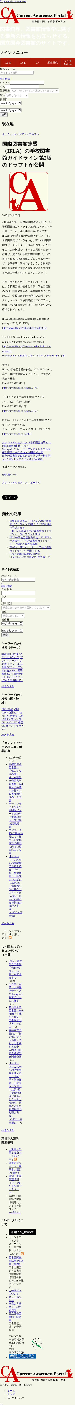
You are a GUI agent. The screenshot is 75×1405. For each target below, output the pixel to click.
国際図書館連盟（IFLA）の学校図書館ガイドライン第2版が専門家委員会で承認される (30, 524)
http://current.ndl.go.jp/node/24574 (20, 411)
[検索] (1, 76)
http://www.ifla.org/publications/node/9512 (24, 328)
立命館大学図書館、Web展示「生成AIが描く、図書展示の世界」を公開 (16, 790)
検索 (3, 114)
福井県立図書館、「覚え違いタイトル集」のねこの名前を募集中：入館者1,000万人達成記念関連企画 (15, 1043)
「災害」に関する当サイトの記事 (15, 1154)
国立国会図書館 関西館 (15, 1317)
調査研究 (53, 62)
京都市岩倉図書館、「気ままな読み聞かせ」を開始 (15, 771)
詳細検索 (5, 79)
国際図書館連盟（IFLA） (16, 445)
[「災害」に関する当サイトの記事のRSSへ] (15, 1159)
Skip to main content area (13, 1)
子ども (47, 442)
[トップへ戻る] (1, 1404)
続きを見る (7, 686)
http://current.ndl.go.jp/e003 (16, 434)
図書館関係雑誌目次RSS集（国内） (16, 1261)
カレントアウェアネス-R (16, 442)
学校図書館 (36, 442)
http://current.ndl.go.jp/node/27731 (20, 387)
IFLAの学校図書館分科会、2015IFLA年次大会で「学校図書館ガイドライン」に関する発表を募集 (30, 540)
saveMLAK (15, 1212)
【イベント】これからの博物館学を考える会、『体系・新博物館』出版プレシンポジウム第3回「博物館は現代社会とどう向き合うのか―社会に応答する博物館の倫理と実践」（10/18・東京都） (15, 886)
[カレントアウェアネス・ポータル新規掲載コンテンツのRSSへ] (22, 1254)
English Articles (68, 63)
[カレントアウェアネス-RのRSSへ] (10, 938)
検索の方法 (15, 1303)
